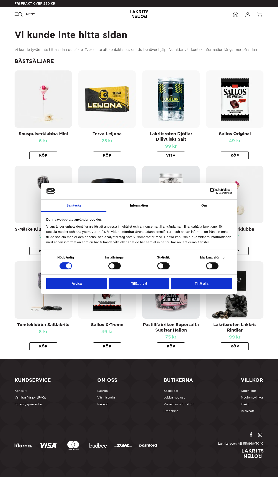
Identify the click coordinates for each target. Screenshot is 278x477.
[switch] (114, 265)
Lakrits (102, 391)
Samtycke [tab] (73, 205)
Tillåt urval (139, 283)
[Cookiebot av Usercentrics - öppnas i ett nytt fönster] (213, 191)
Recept (102, 404)
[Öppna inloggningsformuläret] (247, 14)
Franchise (171, 411)
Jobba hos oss (174, 397)
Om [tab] (204, 205)
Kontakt (21, 391)
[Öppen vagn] (259, 14)
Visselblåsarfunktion (179, 404)
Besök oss (171, 391)
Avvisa (77, 283)
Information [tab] (139, 205)
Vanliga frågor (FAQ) (30, 397)
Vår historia (106, 397)
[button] (43, 155)
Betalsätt (248, 411)
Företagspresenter (29, 404)
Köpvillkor (248, 391)
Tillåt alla (201, 283)
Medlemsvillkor (252, 397)
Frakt (245, 404)
